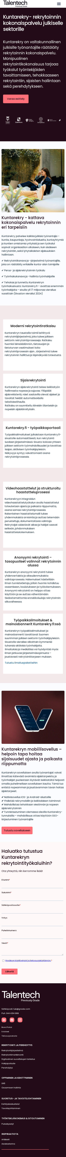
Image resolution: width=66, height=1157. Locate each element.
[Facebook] (12, 1020)
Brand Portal (7, 1027)
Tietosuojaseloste (9, 1036)
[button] (59, 4)
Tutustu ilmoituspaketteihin (21, 663)
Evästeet (5, 1031)
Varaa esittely (16, 99)
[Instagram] (20, 1020)
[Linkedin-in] (4, 1020)
